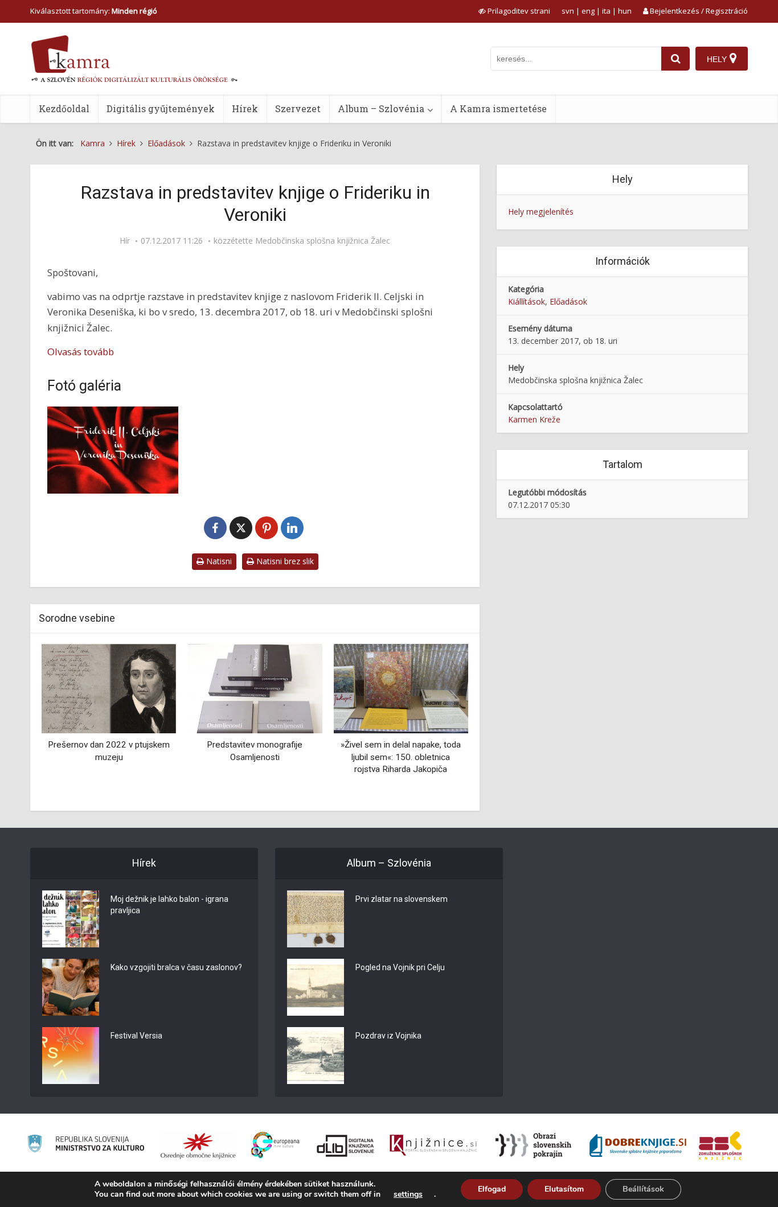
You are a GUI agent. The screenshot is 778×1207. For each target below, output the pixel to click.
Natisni (218, 561)
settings (408, 1194)
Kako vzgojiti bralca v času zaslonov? (176, 967)
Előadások (568, 301)
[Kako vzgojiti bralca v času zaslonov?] (70, 987)
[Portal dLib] (345, 1145)
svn (568, 11)
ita (606, 11)
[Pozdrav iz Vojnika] (315, 1055)
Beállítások (643, 1189)
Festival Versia (136, 1035)
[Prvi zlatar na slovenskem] (315, 918)
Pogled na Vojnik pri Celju (400, 967)
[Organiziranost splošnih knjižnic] (198, 1145)
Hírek (245, 108)
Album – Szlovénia (381, 108)
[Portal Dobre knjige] (637, 1145)
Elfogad (492, 1189)
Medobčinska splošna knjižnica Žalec (322, 241)
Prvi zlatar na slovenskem (401, 899)
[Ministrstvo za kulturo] (86, 1145)
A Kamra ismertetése (498, 108)
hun (625, 11)
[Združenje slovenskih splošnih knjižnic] (433, 1145)
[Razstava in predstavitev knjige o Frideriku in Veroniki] (112, 450)
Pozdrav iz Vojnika (388, 1035)
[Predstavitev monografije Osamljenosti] (254, 687)
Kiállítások (526, 301)
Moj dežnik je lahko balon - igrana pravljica (169, 904)
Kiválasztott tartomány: (93, 11)
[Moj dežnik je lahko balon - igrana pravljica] (70, 918)
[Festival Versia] (70, 1055)
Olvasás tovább (80, 351)
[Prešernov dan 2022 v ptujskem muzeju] (109, 687)
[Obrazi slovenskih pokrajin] (533, 1145)
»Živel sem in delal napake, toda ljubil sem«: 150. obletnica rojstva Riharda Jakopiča (401, 757)
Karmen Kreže (534, 419)
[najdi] (675, 59)
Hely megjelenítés (541, 211)
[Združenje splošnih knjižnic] (720, 1145)
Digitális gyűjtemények (161, 108)
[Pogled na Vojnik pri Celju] (315, 987)
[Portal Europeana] (275, 1145)
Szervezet (298, 108)
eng (588, 11)
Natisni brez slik (284, 561)
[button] (439, 723)
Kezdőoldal (64, 108)
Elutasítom (564, 1189)
